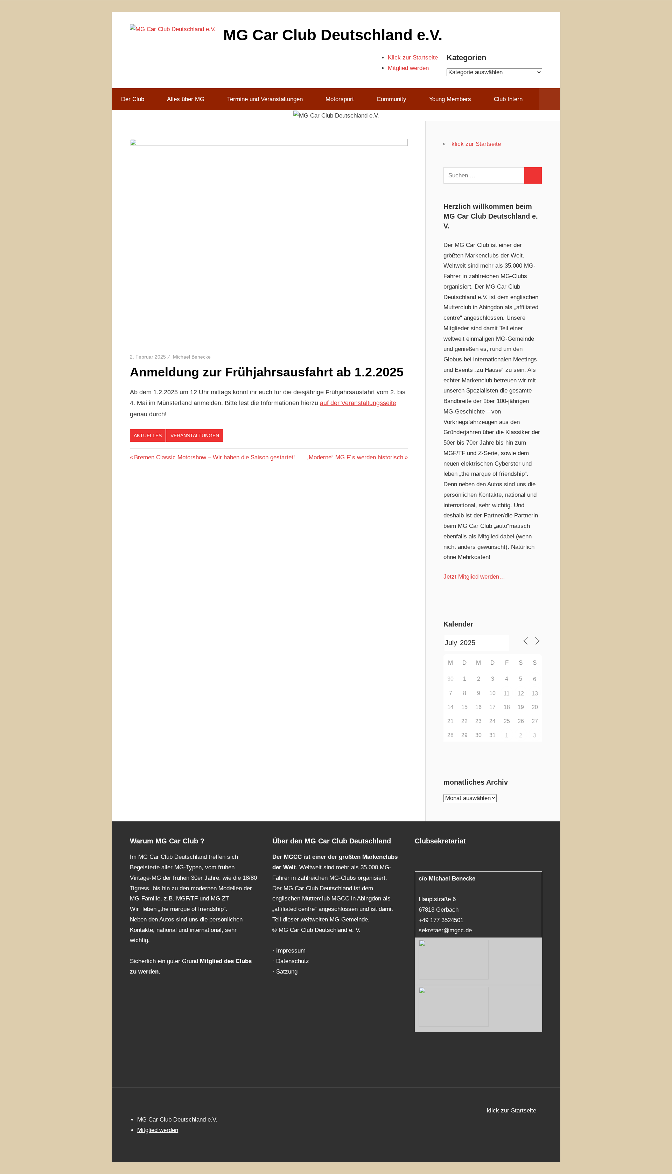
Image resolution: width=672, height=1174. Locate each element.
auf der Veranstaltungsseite (358, 402)
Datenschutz (292, 961)
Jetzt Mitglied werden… (474, 576)
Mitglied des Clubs (226, 961)
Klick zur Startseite (413, 57)
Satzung (287, 971)
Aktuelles (148, 435)
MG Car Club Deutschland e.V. (332, 34)
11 (507, 693)
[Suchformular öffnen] (549, 99)
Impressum (291, 950)
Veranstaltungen (194, 435)
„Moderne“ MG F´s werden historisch (355, 457)
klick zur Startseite (476, 144)
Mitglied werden (408, 68)
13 (535, 693)
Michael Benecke (192, 357)
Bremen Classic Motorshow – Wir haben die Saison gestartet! (214, 457)
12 (521, 693)
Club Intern (508, 99)
